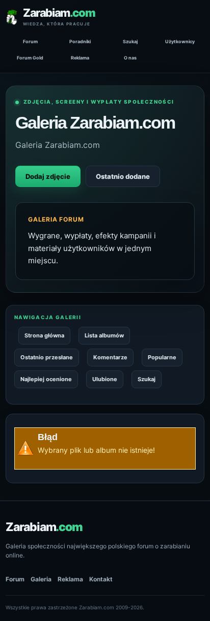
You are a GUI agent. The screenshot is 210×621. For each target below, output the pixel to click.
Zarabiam (44, 527)
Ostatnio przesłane (46, 357)
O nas (130, 57)
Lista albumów (104, 335)
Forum (30, 41)
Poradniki (80, 41)
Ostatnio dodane (123, 176)
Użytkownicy (180, 41)
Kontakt (101, 579)
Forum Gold (30, 57)
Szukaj (130, 41)
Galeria (41, 579)
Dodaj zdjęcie (47, 176)
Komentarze (110, 357)
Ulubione (104, 379)
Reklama (80, 57)
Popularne (162, 357)
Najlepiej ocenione (46, 379)
